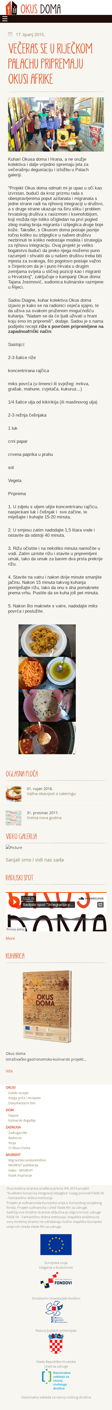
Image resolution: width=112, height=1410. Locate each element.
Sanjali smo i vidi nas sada (35, 860)
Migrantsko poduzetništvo (27, 1160)
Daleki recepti (18, 1093)
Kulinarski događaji (22, 1120)
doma (33, 8)
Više (9, 1070)
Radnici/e (15, 1138)
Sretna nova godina (44, 817)
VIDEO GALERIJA (21, 836)
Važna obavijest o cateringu (51, 793)
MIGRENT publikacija (23, 1165)
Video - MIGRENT (20, 1170)
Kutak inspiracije (20, 1175)
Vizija (12, 1143)
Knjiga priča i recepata (24, 1098)
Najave (13, 1115)
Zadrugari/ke (17, 1133)
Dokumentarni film (21, 1103)
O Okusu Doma (19, 1148)
